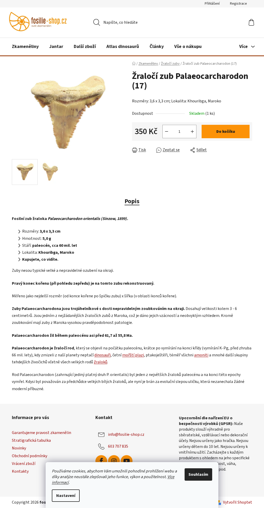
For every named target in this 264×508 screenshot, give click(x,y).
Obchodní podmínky (29, 456)
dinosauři (102, 355)
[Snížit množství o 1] (166, 131)
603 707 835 (118, 446)
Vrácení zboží (23, 463)
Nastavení (65, 495)
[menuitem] (25, 46)
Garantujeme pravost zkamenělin (41, 433)
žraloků (100, 362)
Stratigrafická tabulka (31, 440)
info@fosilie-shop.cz (126, 434)
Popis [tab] (132, 201)
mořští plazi (133, 355)
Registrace (238, 3)
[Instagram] (114, 461)
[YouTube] (127, 461)
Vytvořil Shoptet (237, 502)
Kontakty (20, 471)
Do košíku (225, 131)
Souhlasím (198, 474)
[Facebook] (101, 461)
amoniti (201, 355)
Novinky (19, 448)
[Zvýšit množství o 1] (192, 131)
